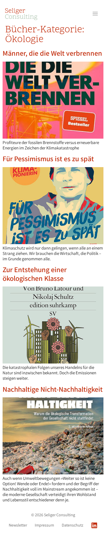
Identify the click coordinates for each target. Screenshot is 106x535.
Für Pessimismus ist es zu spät (48, 158)
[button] (95, 14)
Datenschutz (72, 525)
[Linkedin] (94, 525)
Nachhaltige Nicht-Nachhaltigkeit (53, 389)
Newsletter (18, 525)
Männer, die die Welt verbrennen (52, 53)
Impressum (44, 525)
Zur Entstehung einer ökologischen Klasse (35, 274)
